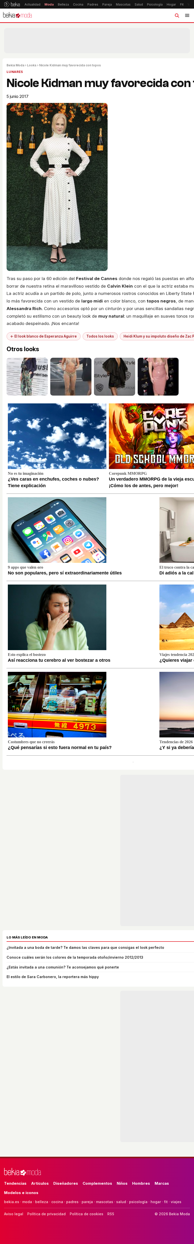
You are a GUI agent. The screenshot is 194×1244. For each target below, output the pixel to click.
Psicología (155, 4)
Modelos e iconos (21, 1192)
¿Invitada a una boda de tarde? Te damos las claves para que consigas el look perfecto (85, 947)
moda (27, 1202)
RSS (110, 1214)
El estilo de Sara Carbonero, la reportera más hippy (53, 977)
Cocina (78, 4)
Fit (182, 4)
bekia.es (11, 1202)
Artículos (40, 1183)
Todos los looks (100, 336)
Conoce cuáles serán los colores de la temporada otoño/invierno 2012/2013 (75, 957)
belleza (41, 1202)
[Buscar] (176, 15)
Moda (49, 4)
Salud (139, 4)
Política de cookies (86, 1214)
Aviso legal (13, 1214)
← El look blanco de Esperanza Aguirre (43, 336)
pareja (87, 1202)
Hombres (141, 1183)
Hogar (171, 4)
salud (121, 1202)
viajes (176, 1202)
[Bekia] (12, 4)
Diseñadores (65, 1183)
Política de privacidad (46, 1214)
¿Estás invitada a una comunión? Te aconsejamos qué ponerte (63, 967)
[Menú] (187, 15)
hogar (156, 1202)
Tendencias (15, 1183)
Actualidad (32, 4)
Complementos (97, 1183)
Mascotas (123, 4)
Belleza (63, 4)
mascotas (104, 1202)
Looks (31, 65)
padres (72, 1202)
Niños (122, 1183)
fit (166, 1202)
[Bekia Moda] (17, 15)
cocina (57, 1202)
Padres (92, 4)
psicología (138, 1202)
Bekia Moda (15, 65)
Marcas (162, 1183)
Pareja (107, 4)
